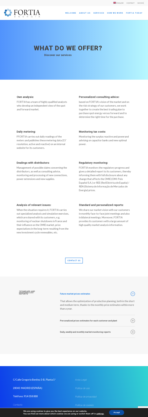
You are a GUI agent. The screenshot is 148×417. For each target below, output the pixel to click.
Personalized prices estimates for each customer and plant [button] (88, 321)
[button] (74, 260)
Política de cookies (84, 405)
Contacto (17, 404)
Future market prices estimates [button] (75, 294)
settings (100, 414)
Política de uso (82, 388)
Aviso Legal (81, 379)
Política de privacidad (86, 396)
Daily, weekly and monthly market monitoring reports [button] (85, 332)
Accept (116, 412)
